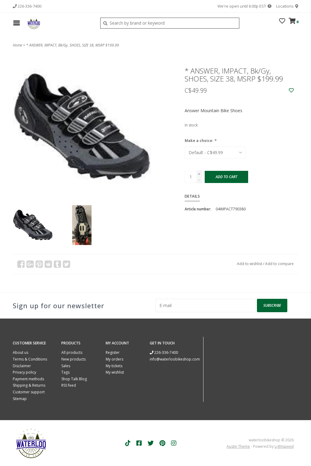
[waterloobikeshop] (58, 22)
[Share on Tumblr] (57, 264)
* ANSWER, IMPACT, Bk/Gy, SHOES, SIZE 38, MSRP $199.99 (72, 45)
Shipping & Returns (29, 385)
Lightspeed (284, 446)
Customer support (29, 392)
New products (73, 359)
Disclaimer (22, 365)
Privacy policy (24, 372)
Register (113, 352)
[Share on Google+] (30, 264)
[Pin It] (39, 264)
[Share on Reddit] (48, 264)
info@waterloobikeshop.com (175, 359)
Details (192, 196)
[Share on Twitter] (66, 264)
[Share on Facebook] (21, 264)
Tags (65, 372)
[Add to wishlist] (291, 90)
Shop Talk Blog (74, 378)
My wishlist (115, 372)
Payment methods (28, 378)
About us (20, 352)
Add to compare (279, 263)
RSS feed (68, 385)
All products (71, 352)
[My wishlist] (282, 21)
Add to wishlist (249, 263)
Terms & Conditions (30, 359)
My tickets (114, 365)
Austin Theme (238, 446)
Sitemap (20, 398)
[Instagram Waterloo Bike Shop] (174, 443)
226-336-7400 (165, 352)
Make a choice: (201, 140)
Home (17, 45)
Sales (65, 365)
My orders (114, 359)
